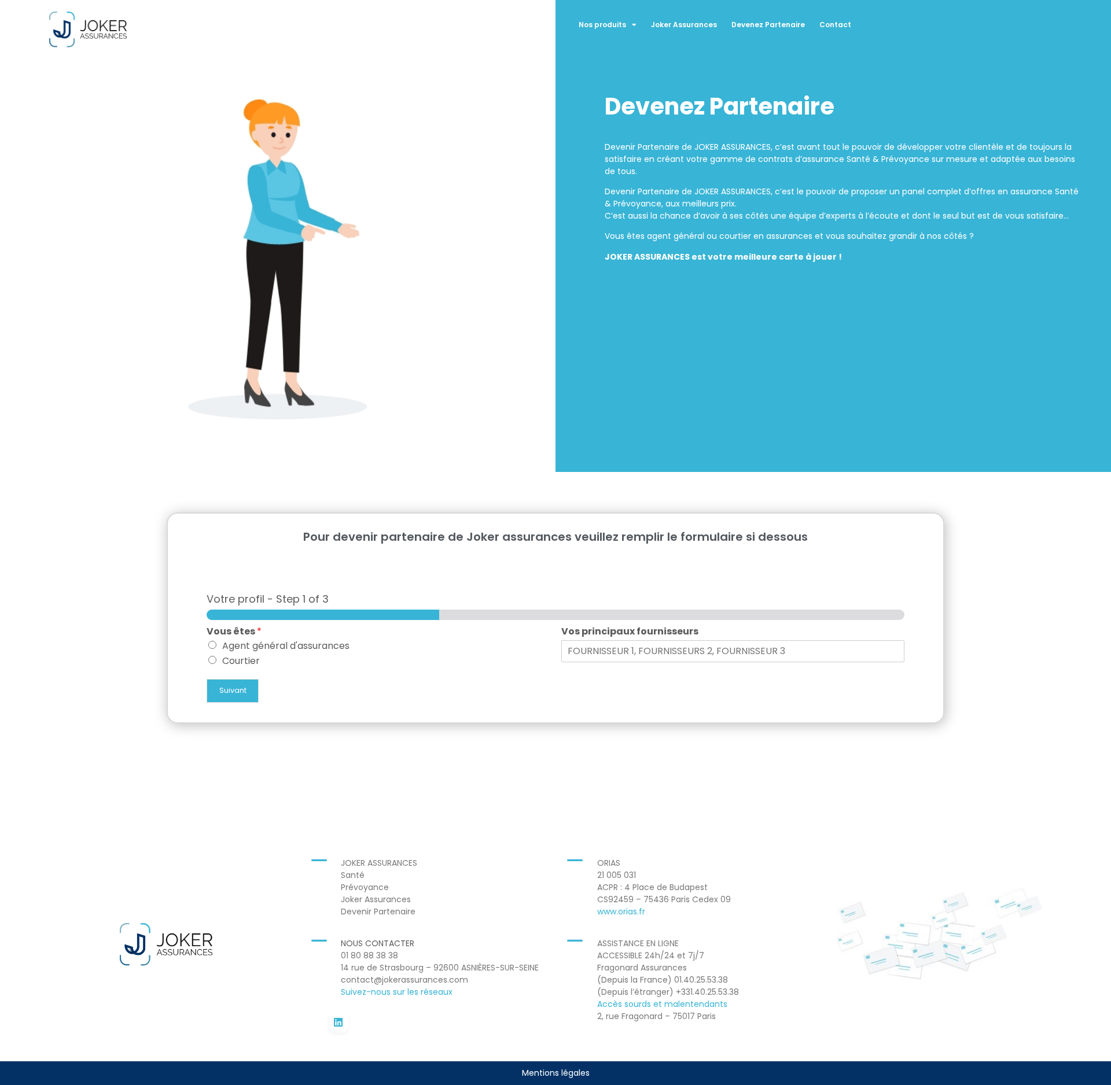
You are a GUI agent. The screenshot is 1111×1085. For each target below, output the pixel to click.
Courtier (241, 660)
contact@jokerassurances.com (404, 980)
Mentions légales (556, 1073)
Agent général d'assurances (286, 645)
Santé (354, 875)
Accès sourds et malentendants (662, 1004)
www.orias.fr (621, 911)
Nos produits (602, 24)
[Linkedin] (338, 1022)
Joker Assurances (684, 24)
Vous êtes (234, 632)
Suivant (233, 690)
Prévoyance (365, 887)
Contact (835, 24)
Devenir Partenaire (378, 911)
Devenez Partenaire (768, 24)
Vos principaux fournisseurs (629, 632)
